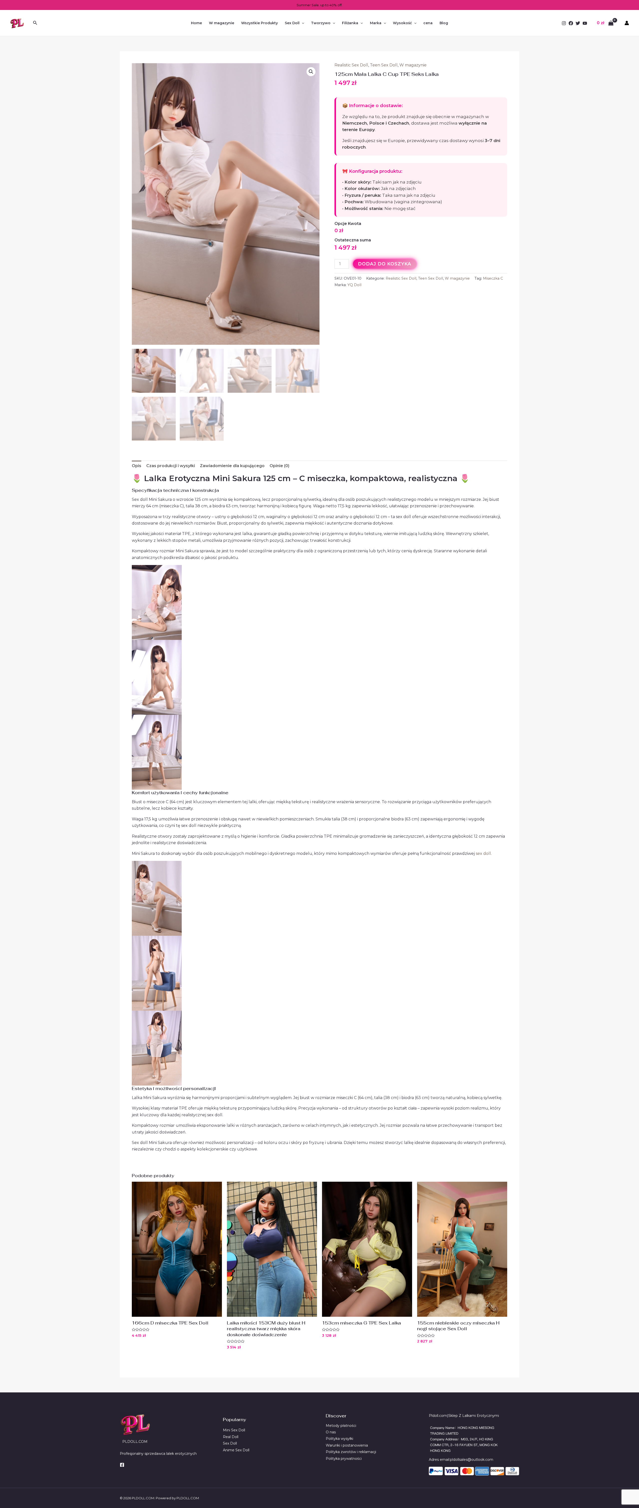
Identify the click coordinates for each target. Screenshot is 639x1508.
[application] (302, 23)
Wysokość (402, 23)
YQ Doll (354, 285)
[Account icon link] (627, 23)
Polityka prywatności (344, 1458)
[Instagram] (564, 23)
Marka (375, 23)
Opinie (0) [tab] (279, 465)
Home (196, 23)
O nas (331, 1432)
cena (428, 23)
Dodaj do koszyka (385, 264)
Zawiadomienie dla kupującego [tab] (232, 465)
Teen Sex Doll (384, 65)
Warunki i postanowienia (347, 1445)
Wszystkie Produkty (259, 23)
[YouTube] (585, 23)
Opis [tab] (136, 465)
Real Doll (230, 1437)
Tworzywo (320, 23)
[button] (311, 71)
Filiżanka (350, 23)
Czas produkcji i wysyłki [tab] (170, 465)
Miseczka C (493, 278)
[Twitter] (578, 23)
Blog (444, 23)
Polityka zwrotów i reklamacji (351, 1452)
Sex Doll (292, 23)
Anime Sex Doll (236, 1450)
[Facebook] (571, 23)
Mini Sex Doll (234, 1430)
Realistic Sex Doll (351, 65)
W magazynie (221, 23)
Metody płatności (341, 1425)
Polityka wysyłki (339, 1438)
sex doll (483, 853)
